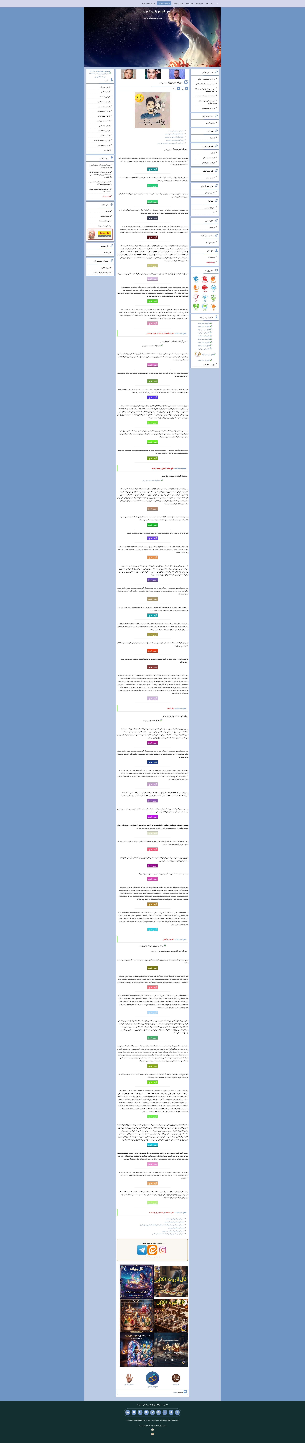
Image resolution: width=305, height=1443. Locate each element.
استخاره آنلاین (178, 3)
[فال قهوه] (171, 1316)
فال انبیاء (212, 138)
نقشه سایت (142, 1425)
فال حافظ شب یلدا (105, 221)
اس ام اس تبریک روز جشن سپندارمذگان (208, 102)
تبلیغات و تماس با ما (148, 3)
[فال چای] (171, 1350)
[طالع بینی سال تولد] (205, 342)
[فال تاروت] (171, 1282)
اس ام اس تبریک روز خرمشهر (174, 1221)
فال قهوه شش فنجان (208, 162)
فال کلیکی (212, 227)
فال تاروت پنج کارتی (104, 116)
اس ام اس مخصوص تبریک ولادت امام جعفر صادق (167, 1233)
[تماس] (152, 1412)
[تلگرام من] (171, 1412)
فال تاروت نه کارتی (105, 125)
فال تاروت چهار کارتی (104, 111)
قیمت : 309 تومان (100, 73)
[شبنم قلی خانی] (128, 74)
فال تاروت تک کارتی (104, 101)
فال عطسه (107, 252)
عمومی (175, 1392)
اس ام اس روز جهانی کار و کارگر (205, 83)
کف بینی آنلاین (210, 177)
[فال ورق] (137, 1350)
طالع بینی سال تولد (209, 364)
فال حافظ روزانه (106, 216)
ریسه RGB (211, 257)
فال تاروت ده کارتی (104, 130)
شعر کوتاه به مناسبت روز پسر (174, 133)
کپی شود (152, 169)
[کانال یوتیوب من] (134, 1412)
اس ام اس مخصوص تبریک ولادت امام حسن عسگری (206, 90)
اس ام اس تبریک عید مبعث (174, 1218)
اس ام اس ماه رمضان (208, 108)
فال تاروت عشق (105, 135)
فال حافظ (209, 3)
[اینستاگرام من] (158, 1412)
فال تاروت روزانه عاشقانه (102, 140)
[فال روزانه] (137, 1282)
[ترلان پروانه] (153, 74)
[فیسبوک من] (165, 1412)
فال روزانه (189, 3)
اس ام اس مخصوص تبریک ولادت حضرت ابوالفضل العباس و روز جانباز (161, 1224)
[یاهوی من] (177, 1412)
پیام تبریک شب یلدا (104, 225)
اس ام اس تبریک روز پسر (153, 11)
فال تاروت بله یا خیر (104, 145)
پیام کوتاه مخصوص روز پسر (174, 140)
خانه (217, 3)
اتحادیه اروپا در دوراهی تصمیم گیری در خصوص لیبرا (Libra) (100, 183)
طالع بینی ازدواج (210, 192)
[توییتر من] (146, 1412)
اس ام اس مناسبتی (164, 3)
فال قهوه (212, 153)
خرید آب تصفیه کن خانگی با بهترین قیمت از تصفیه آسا (100, 166)
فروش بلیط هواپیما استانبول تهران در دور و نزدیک (100, 190)
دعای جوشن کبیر (210, 207)
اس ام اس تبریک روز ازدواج (206, 79)
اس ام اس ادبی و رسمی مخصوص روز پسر (170, 143)
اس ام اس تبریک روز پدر (175, 1227)
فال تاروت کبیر (106, 91)
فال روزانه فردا (106, 267)
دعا (214, 212)
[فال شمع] (137, 1316)
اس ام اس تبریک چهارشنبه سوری (172, 1230)
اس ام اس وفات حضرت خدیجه (205, 96)
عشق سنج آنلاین (210, 242)
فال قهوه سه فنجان (209, 157)
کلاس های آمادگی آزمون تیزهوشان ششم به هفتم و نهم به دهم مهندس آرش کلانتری (100, 174)
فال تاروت (199, 3)
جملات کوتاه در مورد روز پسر (174, 137)
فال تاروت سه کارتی (104, 106)
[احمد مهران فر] (177, 74)
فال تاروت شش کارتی (104, 121)
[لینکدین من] (127, 1412)
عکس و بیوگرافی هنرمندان (102, 272)
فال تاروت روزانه (105, 87)
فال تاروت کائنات (105, 96)
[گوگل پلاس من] (140, 1412)
